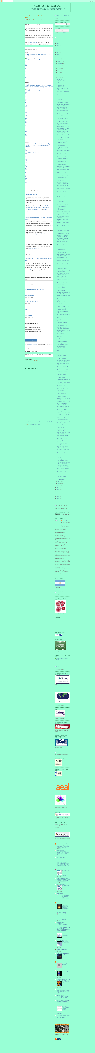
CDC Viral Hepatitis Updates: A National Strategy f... (63, 242)
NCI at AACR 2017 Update (62, 194)
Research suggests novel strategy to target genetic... (63, 270)
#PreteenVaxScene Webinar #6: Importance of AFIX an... (63, 129)
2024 (58, 47)
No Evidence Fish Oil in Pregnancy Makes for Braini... (63, 334)
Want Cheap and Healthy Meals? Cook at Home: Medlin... (63, 463)
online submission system (34, 248)
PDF (39, 59)
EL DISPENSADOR (60, 850)
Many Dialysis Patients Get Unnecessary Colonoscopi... (63, 343)
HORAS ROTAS (60, 893)
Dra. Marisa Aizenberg (61, 912)
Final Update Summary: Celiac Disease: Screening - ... (63, 364)
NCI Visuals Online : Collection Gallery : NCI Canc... (63, 450)
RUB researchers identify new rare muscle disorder (63, 293)
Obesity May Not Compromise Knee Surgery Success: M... (63, 469)
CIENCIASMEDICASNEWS (47, 6)
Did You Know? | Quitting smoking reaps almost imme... (63, 410)
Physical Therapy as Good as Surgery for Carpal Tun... (62, 472)
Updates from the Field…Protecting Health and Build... (63, 197)
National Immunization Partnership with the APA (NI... (63, 101)
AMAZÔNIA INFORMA (61, 989)
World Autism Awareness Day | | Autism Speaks (63, 179)
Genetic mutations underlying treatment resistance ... (63, 264)
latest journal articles (32, 344)
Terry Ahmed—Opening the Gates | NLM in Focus (63, 383)
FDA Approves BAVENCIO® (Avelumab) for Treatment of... (63, 328)
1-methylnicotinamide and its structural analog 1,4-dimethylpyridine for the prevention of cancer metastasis (39, 145)
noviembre (60, 63)
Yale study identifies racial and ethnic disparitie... (63, 280)
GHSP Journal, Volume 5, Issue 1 (63, 203)
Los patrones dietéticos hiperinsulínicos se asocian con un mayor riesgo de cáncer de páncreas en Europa (63, 880)
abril (59, 76)
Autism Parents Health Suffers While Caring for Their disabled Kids (65, 973)
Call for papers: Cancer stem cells (34, 242)
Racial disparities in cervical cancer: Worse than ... (62, 144)
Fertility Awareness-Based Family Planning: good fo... (63, 114)
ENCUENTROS (60, 962)
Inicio (40, 421)
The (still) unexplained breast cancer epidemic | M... (62, 251)
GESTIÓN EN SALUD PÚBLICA (63, 844)
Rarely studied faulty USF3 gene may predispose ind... (63, 255)
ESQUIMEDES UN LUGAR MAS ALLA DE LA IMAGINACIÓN (63, 980)
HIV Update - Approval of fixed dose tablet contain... (63, 373)
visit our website (33, 42)
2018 (58, 58)
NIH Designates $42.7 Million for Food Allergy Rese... (63, 189)
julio (59, 70)
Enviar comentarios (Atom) (35, 424)
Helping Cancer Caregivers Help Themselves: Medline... (63, 351)
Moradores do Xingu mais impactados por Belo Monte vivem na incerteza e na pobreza (63, 991)
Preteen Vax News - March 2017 (63, 126)
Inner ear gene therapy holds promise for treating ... (62, 308)
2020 (58, 54)
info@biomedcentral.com (31, 355)
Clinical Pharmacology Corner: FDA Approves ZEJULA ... (63, 160)
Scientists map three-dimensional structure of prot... (63, 286)
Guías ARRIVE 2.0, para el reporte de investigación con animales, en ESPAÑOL (65, 873)
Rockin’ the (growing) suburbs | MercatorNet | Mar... (63, 105)
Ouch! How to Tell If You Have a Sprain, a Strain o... (63, 478)
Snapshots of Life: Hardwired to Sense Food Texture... (63, 226)
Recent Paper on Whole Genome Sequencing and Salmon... (63, 423)
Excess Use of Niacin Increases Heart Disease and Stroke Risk (65, 934)
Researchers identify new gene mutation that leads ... (63, 267)
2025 (58, 45)
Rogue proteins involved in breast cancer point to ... (63, 283)
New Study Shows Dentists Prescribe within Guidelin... (63, 324)
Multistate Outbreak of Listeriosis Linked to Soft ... (63, 433)
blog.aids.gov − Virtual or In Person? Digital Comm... (62, 236)
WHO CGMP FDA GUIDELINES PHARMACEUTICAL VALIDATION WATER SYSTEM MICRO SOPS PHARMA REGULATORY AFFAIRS (63, 929)
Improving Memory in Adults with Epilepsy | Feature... (63, 208)
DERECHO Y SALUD (61, 884)
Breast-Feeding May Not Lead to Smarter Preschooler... (63, 357)
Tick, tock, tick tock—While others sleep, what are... (62, 163)
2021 (58, 52)
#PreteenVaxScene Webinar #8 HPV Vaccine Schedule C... (63, 135)
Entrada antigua (50, 421)
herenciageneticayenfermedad (62, 878)
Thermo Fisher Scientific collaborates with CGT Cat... (63, 305)
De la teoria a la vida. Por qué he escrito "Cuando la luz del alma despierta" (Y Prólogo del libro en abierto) (65, 906)
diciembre (60, 61)
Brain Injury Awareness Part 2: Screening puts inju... (63, 447)
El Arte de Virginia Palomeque (63, 953)
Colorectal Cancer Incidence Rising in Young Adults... (62, 418)
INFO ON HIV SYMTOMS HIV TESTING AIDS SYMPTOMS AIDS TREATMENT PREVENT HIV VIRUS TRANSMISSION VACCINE (63, 1003)
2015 (58, 487)
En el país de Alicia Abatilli (62, 949)
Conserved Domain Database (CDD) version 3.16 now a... (63, 95)
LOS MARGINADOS (61, 857)
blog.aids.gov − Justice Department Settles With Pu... (63, 229)
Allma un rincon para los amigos (63, 1015)
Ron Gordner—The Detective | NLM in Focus (63, 245)
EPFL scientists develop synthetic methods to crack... (63, 289)
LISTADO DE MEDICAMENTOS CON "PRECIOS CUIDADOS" (63, 997)
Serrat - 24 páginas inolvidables (65, 964)
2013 (58, 491)
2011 (58, 494)
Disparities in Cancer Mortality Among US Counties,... (63, 154)
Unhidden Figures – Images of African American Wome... (63, 407)
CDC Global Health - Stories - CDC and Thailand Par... (63, 173)
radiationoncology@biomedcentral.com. (38, 233)
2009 (58, 498)
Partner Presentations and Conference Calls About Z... (63, 404)
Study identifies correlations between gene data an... (62, 312)
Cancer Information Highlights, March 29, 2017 (63, 192)
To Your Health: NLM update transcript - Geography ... (62, 157)
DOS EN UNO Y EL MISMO (62, 924)
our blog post (30, 269)
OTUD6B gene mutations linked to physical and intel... (63, 315)
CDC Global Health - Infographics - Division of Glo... (63, 167)
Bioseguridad (59, 869)
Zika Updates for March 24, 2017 (63, 401)
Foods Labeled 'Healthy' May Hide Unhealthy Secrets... (63, 331)
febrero (59, 481)
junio (59, 72)
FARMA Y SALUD (60, 995)
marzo (59, 77)
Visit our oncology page (30, 340)
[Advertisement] (35, 411)
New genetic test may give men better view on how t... (63, 274)
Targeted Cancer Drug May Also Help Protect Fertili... (63, 415)
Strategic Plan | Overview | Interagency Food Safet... (62, 439)
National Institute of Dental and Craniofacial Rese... (63, 205)
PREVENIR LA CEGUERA (62, 940)
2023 (58, 49)
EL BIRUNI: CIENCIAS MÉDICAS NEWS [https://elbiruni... (61, 81)
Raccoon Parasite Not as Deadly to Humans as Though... (63, 354)
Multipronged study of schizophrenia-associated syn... (63, 277)
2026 (58, 43)
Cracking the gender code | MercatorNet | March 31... (62, 108)
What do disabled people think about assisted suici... (63, 392)
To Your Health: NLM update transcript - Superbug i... (62, 141)
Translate (64, 32)
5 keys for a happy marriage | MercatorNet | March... (62, 111)
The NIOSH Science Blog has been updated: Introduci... (63, 380)
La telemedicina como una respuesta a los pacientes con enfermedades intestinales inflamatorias (65, 916)
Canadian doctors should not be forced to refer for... (63, 248)
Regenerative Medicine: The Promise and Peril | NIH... (62, 453)
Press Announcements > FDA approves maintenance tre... (63, 367)
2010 (58, 496)
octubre (59, 65)
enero (59, 483)
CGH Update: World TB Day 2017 (63, 412)
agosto (59, 68)
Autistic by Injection (60, 970)
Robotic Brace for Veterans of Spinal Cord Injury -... (62, 376)
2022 (58, 50)
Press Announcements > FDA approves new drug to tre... (62, 186)
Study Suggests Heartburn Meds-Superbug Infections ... (63, 340)
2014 (58, 489)
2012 (58, 493)
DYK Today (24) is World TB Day (63, 421)
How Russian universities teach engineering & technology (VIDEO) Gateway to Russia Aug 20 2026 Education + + (63, 853)
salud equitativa (66, 520)
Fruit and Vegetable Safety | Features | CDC (62, 426)
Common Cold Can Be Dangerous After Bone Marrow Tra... (63, 361)
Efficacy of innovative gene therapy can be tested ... (62, 318)
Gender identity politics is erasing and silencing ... (63, 399)
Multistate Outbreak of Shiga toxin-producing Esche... (62, 436)
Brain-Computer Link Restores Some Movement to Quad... (63, 120)
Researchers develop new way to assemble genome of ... (63, 321)
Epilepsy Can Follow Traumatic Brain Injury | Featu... (63, 220)
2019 (58, 56)
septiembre (60, 66)
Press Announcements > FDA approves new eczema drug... (63, 183)
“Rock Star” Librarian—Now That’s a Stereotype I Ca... (62, 386)
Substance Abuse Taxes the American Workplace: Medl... (63, 117)
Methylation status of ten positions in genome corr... (62, 258)
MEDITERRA (59, 1013)
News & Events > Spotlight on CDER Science (63, 200)
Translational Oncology (31, 194)
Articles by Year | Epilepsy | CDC (63, 211)
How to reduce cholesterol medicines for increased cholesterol (65, 1008)
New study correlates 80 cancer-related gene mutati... (63, 261)
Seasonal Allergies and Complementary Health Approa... (62, 443)
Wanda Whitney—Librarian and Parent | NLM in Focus (63, 92)
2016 (58, 485)
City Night (63, 954)
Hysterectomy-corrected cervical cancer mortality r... (63, 151)
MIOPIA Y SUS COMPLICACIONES (65, 942)
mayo (59, 74)
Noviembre (58, 950)
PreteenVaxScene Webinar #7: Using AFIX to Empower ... (63, 132)
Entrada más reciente (28, 421)
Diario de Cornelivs (60, 903)
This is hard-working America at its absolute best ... (63, 389)
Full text (34, 59)
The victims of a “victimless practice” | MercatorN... (62, 395)
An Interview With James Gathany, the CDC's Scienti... (63, 176)
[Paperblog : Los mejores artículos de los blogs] (58, 635)
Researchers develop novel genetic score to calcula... (62, 299)
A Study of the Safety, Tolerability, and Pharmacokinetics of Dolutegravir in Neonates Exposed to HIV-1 (63, 846)
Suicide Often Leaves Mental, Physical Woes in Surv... (63, 337)
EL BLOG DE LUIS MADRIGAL (60, 923)
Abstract (29, 59)
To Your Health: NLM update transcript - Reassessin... (62, 148)
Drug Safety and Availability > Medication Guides (63, 239)
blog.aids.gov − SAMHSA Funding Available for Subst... (63, 232)
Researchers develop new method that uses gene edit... (63, 296)
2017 (58, 59)
